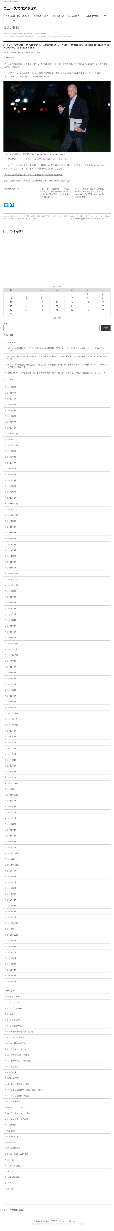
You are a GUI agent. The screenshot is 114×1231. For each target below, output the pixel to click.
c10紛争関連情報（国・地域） (20, 1031)
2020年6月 (12, 818)
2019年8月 (12, 877)
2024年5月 (12, 544)
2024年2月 (12, 562)
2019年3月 (12, 906)
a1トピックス (13, 1002)
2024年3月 (12, 556)
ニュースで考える (15, 1166)
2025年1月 (12, 498)
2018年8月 (12, 946)
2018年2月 (12, 981)
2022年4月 (12, 690)
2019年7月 (12, 882)
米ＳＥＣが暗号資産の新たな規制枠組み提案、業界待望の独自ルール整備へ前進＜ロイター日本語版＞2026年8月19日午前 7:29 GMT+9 (58, 366)
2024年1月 (12, 568)
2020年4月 (12, 830)
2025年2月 (12, 492)
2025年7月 (12, 463)
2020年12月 (12, 783)
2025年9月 (12, 451)
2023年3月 (12, 626)
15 (87, 302)
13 (57, 302)
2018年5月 (12, 964)
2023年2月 (12, 632)
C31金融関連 (13, 1078)
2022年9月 (12, 661)
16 (103, 302)
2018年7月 (12, 952)
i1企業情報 (12, 1142)
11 (26, 302)
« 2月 (53, 318)
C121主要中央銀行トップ (18, 1043)
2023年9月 (12, 591)
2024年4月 (12, 550)
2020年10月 (12, 795)
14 (72, 302)
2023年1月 (12, 638)
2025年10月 (12, 445)
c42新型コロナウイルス (17, 1119)
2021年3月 (12, 766)
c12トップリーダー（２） (26, 33)
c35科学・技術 (13, 1101)
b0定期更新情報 (14, 1020)
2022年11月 (12, 649)
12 (42, 302)
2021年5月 (12, 754)
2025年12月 (12, 434)
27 (57, 310)
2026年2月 (12, 422)
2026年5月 (12, 405)
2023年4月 (12, 620)
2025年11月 (12, 439)
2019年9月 (12, 871)
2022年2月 (12, 702)
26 (42, 310)
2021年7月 (12, 742)
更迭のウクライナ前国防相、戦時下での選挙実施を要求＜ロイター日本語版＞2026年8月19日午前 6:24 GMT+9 (56, 373)
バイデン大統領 (41, 33)
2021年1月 (12, 777)
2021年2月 (12, 772)
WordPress (44, 1224)
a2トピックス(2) (14, 1008)
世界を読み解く (14, 1177)
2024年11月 (12, 509)
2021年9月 (12, 731)
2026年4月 (12, 410)
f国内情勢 (11, 1131)
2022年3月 (12, 696)
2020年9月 (12, 801)
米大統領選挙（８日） (14, 189)
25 (26, 310)
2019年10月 (12, 865)
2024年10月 (12, 515)
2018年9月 (12, 941)
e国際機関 (11, 1125)
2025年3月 (12, 486)
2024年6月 (12, 538)
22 (87, 306)
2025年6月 (12, 469)
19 (42, 306)
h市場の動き (12, 1136)
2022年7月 (12, 673)
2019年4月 (12, 900)
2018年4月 (12, 970)
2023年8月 (12, 597)
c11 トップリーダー (16, 1037)
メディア (11, 1171)
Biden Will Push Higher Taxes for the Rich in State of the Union (37, 181)
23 (103, 306)
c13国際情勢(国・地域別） (19, 1055)
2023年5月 (12, 614)
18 (26, 306)
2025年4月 (12, 480)
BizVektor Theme (57, 1224)
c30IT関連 (11, 1072)
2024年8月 (12, 527)
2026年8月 (12, 387)
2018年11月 (12, 929)
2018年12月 (12, 923)
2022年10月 (12, 655)
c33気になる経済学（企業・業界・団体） (25, 1090)
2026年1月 (12, 428)
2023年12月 (12, 573)
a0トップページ (14, 996)
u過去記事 (11, 1160)
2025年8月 (12, 457)
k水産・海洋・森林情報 (17, 1154)
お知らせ (11, 342)
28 (72, 310)
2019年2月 (12, 911)
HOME (5, 33)
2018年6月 (12, 958)
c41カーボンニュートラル (18, 1113)
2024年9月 (12, 521)
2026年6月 (12, 399)
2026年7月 (12, 393)
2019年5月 (12, 894)
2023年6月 (12, 608)
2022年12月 (12, 643)
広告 (9, 1183)
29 (87, 310)
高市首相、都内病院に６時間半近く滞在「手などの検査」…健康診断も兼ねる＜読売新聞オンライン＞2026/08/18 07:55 (57, 357)
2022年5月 (12, 684)
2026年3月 (12, 416)
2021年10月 (12, 725)
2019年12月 (12, 853)
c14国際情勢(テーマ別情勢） (20, 1061)
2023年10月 (12, 585)
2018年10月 (12, 935)
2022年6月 (12, 678)
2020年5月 (12, 824)
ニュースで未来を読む (20, 8)
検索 (106, 328)
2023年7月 (12, 603)
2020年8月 (12, 807)
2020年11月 (12, 789)
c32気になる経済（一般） (18, 1084)
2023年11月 (12, 579)
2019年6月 (12, 888)
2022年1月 (12, 707)
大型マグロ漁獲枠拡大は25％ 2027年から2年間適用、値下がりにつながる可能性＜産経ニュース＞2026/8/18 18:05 (55, 349)
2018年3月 (12, 975)
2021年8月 (12, 737)
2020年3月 (12, 836)
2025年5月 (12, 474)
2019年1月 (12, 917)
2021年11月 (12, 719)
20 (57, 306)
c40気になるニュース (16, 1107)
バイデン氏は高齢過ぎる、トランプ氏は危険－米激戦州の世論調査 (33, 175)
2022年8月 (12, 667)
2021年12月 (12, 713)
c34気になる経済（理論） (18, 1096)
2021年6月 (12, 748)
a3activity (11, 1014)
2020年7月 (12, 812)
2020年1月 (12, 847)
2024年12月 (12, 504)
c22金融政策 (12, 1067)
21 (72, 306)
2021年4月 (12, 760)
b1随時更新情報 (14, 1026)
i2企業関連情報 (14, 1148)
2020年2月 (12, 842)
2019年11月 (12, 859)
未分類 (10, 1189)
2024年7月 (12, 533)
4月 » (60, 318)
